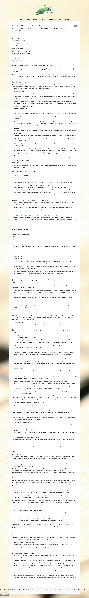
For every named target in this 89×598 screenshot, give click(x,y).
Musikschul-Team (52, 19)
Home (21, 19)
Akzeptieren (4, 594)
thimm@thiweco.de (19, 58)
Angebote (43, 19)
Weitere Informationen (44, 597)
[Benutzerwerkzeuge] (75, 26)
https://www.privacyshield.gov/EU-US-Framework (21, 579)
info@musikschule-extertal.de (21, 40)
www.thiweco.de (19, 60)
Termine (60, 19)
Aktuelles (27, 19)
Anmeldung (67, 19)
